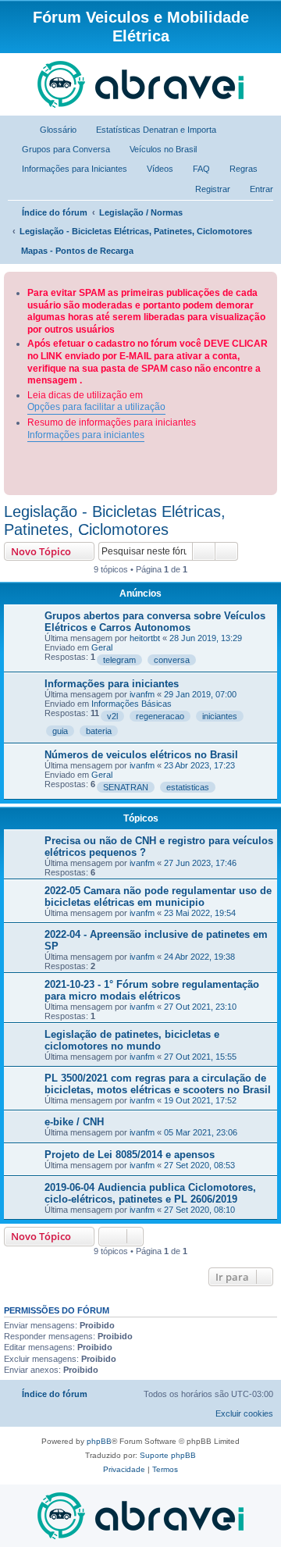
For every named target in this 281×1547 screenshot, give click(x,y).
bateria (99, 731)
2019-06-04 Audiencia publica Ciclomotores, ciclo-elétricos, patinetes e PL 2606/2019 (150, 1193)
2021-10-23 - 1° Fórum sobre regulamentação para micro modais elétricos (151, 990)
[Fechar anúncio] (267, 281)
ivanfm (142, 694)
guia (60, 731)
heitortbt (145, 638)
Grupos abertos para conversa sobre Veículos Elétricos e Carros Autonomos (154, 621)
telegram (119, 660)
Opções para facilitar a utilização (96, 406)
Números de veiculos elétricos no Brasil (141, 755)
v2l (112, 716)
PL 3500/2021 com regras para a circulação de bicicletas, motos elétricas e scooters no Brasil (157, 1084)
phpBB (99, 1441)
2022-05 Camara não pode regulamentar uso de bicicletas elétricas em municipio (158, 896)
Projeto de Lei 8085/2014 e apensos (129, 1154)
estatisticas (187, 787)
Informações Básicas (131, 703)
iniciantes (219, 716)
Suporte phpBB (168, 1455)
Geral (101, 647)
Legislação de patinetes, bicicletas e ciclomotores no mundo (131, 1040)
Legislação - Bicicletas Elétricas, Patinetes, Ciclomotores (115, 520)
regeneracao (160, 716)
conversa (172, 660)
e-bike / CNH (74, 1122)
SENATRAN (125, 787)
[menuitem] (51, 129)
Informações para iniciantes (85, 435)
